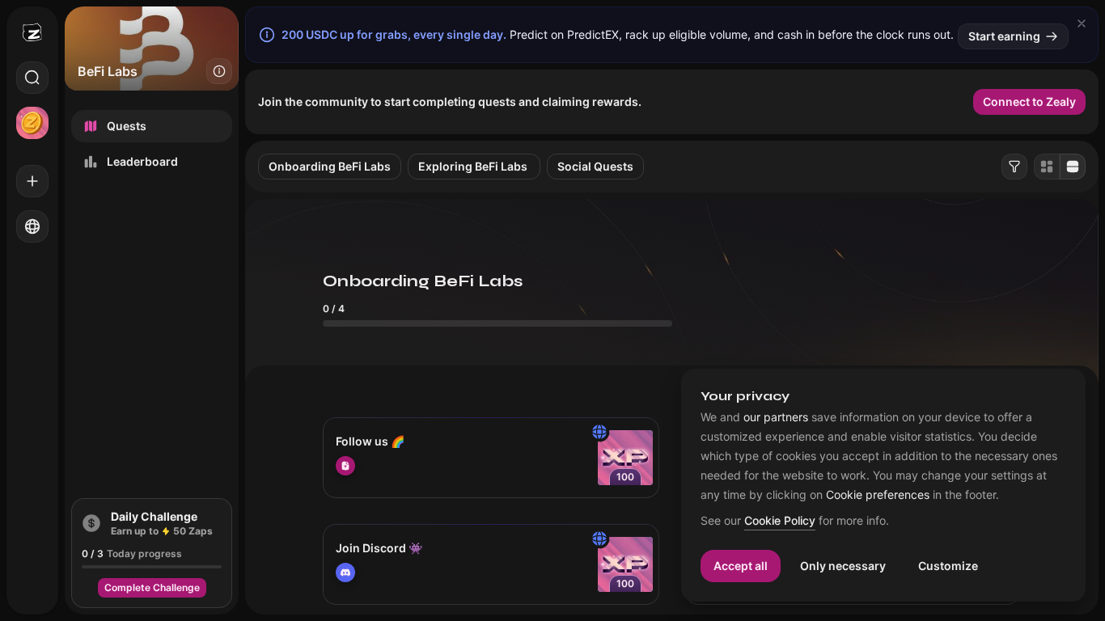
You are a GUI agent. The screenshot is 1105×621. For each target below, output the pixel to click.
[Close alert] (1081, 23)
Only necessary (843, 565)
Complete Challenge (152, 587)
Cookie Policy (779, 521)
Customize (948, 565)
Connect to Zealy (1029, 101)
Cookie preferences (877, 495)
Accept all (740, 565)
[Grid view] (1047, 167)
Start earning (1004, 36)
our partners (775, 417)
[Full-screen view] (1073, 167)
